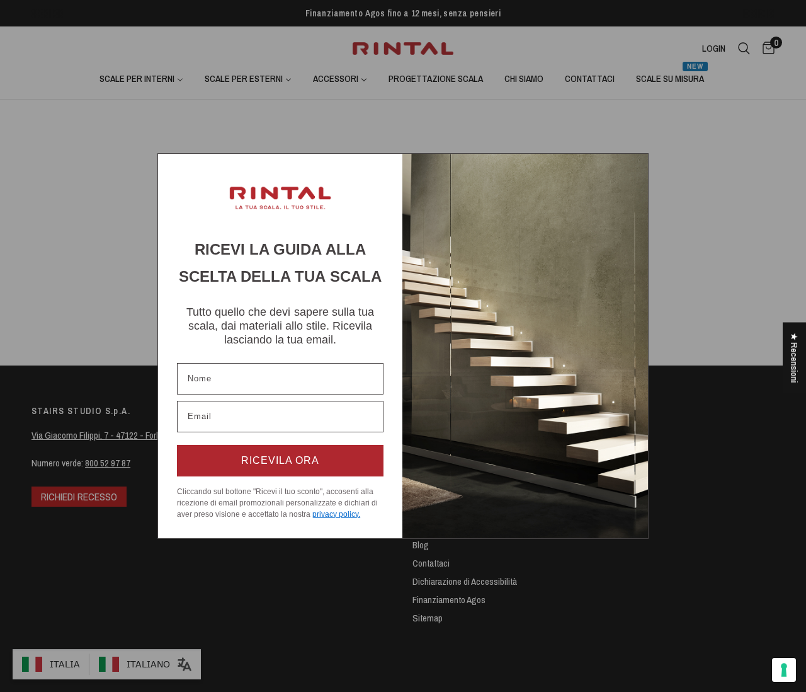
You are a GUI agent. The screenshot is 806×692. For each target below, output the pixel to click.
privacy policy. (336, 514)
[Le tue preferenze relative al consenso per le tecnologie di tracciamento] (784, 670)
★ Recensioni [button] (794, 358)
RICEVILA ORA (280, 460)
